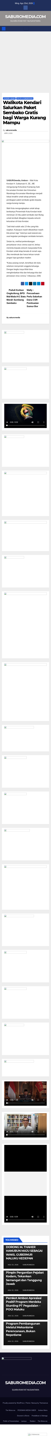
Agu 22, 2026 (13, 1290)
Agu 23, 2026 (13, 1265)
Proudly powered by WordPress (14, 1403)
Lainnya (23, 1421)
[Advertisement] (25, 58)
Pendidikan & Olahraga (39, 1416)
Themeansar (43, 1403)
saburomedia (11, 130)
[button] (47, 29)
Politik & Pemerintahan (25, 98)
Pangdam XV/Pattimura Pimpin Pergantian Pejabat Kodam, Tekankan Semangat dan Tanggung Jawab (25, 1276)
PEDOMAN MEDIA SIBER (27, 1410)
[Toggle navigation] (26, 28)
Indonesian (35, 1434)
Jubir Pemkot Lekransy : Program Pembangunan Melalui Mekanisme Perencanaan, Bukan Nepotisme (23, 1327)
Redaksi (32, 1421)
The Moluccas (10, 1410)
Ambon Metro (42, 1410)
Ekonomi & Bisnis (9, 98)
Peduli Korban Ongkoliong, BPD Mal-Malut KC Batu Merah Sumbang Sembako (16, 296)
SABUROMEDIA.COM (25, 16)
